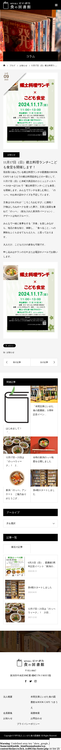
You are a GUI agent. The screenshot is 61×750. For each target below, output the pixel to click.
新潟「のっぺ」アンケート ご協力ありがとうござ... (16, 494)
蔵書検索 (35, 713)
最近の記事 (17, 547)
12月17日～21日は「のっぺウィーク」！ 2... (15, 461)
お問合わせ (36, 718)
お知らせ (11, 155)
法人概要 (7, 697)
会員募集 (7, 713)
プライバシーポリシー (28, 724)
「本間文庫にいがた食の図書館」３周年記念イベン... (43, 410)
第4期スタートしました (40, 587)
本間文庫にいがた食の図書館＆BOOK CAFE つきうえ (44, 702)
